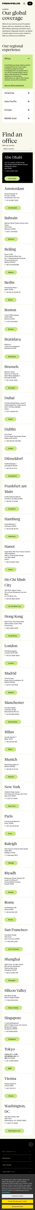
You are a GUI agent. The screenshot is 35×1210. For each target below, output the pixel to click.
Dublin (10, 448)
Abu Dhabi (12, 178)
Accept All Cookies (17, 1206)
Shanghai (11, 980)
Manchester (12, 722)
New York (11, 806)
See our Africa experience (14, 85)
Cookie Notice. (6, 1192)
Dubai (10, 419)
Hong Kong (12, 636)
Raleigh (11, 863)
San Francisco (13, 949)
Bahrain (11, 239)
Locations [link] (5, 9)
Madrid (11, 692)
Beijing (10, 272)
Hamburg (11, 536)
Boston (11, 329)
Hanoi (10, 569)
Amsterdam (12, 208)
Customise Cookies (17, 1196)
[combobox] (17, 149)
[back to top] (31, 1144)
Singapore (12, 1039)
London (11, 663)
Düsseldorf (12, 476)
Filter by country (8, 145)
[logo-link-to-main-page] (11, 3)
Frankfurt (11, 509)
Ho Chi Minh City (14, 606)
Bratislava (12, 356)
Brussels (11, 388)
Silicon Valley (13, 1008)
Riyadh (10, 892)
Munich (11, 777)
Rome (10, 920)
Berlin (10, 300)
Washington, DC (14, 1131)
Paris (10, 833)
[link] (17, 167)
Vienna (10, 1096)
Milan (10, 749)
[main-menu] (30, 3)
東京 (10, 1068)
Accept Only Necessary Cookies (17, 1201)
